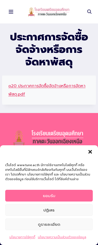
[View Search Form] (87, 11)
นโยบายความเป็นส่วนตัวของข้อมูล (62, 237)
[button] (90, 151)
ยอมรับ (49, 196)
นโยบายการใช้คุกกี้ (22, 237)
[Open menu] (11, 12)
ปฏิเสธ (49, 210)
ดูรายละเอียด (49, 224)
